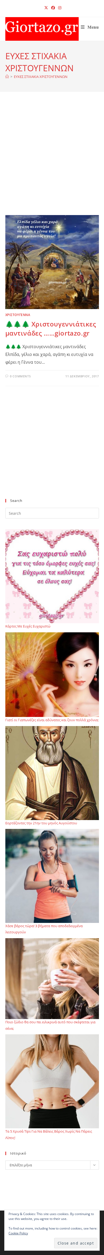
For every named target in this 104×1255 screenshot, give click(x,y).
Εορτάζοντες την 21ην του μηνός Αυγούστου (41, 823)
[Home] (7, 76)
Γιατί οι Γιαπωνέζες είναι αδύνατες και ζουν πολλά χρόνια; (52, 719)
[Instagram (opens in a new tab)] (59, 7)
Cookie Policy (18, 1233)
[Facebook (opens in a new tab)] (53, 7)
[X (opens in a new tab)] (46, 7)
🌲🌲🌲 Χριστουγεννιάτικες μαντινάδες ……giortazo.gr (50, 328)
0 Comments (20, 376)
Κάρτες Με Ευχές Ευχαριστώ (27, 626)
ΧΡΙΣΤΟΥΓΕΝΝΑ (17, 315)
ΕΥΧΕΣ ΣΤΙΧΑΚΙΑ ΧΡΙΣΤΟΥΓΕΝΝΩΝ (40, 76)
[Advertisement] (52, 160)
